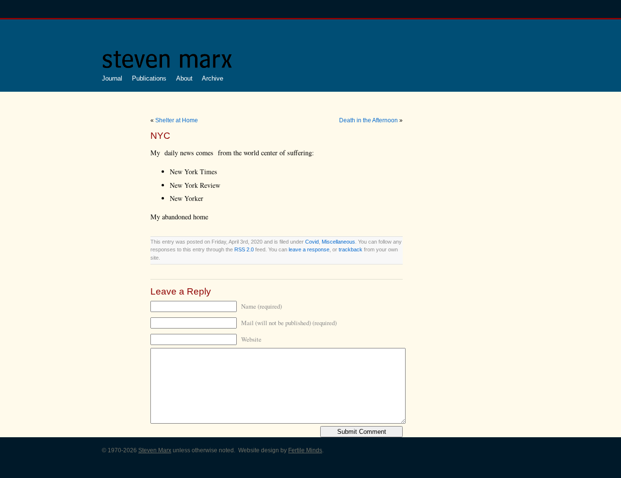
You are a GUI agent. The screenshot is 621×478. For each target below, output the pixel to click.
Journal (112, 78)
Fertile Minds (305, 450)
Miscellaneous (338, 242)
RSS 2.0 (244, 249)
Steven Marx (154, 450)
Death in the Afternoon (368, 120)
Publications (149, 78)
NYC (160, 136)
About (184, 78)
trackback (350, 249)
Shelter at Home (176, 120)
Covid (312, 242)
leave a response (309, 249)
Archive (212, 78)
